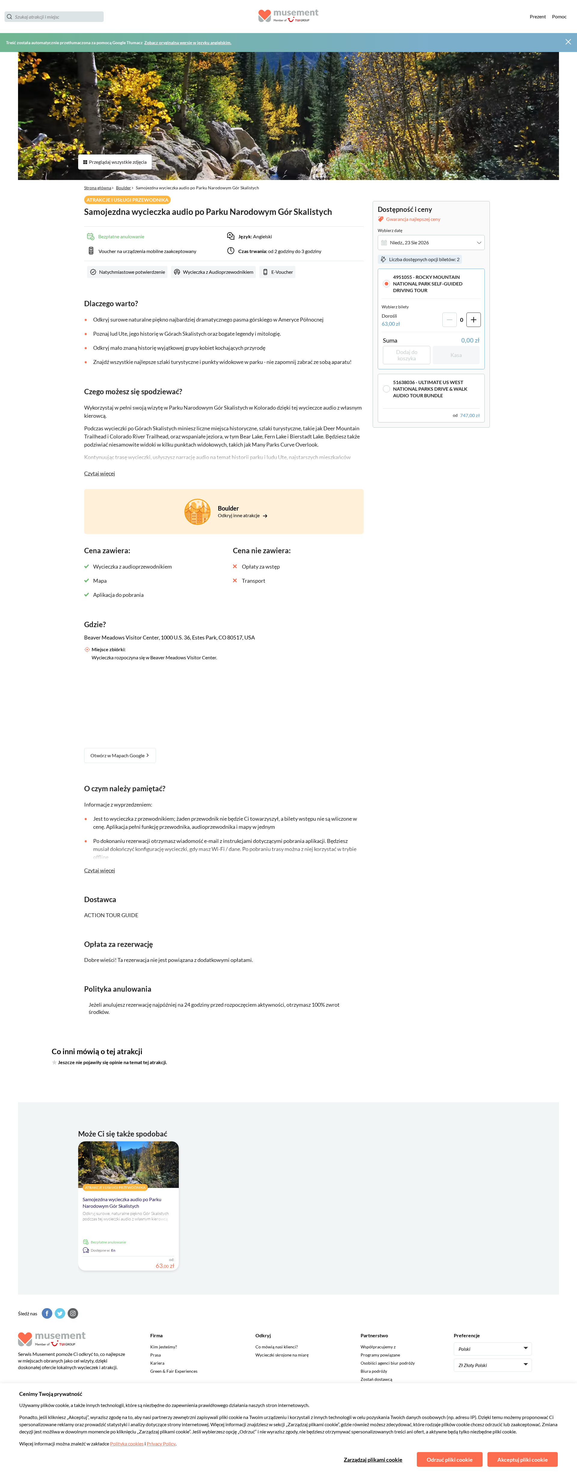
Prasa (155, 1354)
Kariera (157, 1363)
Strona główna (97, 187)
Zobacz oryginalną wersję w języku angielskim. (187, 42)
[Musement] (288, 17)
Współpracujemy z (378, 1346)
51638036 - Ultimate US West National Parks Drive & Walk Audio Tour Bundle (430, 388)
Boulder (123, 187)
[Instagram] (72, 1313)
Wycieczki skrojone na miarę (282, 1354)
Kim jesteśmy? (163, 1346)
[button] (431, 283)
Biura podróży (374, 1371)
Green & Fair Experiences (173, 1371)
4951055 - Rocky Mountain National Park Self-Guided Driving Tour (428, 283)
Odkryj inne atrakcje (239, 515)
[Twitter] (59, 1313)
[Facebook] (46, 1313)
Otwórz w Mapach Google (117, 755)
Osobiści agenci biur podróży (388, 1363)
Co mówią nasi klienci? (276, 1346)
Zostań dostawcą (376, 1379)
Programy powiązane (380, 1354)
